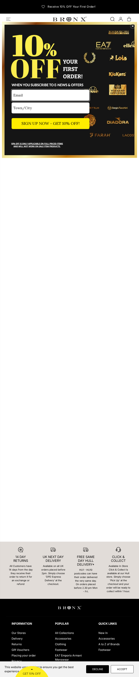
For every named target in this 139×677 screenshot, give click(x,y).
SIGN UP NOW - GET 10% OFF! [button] (51, 123)
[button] (132, 26)
